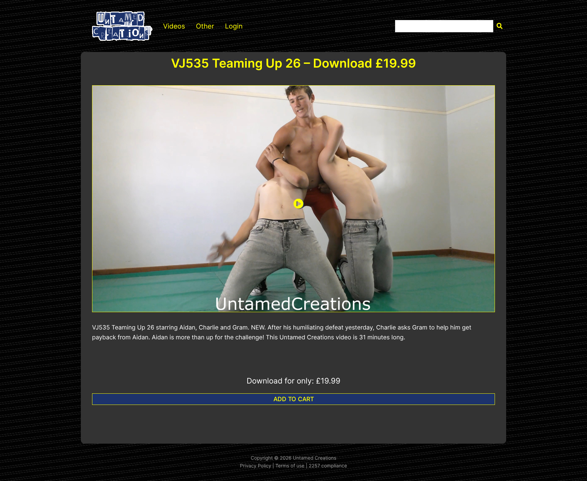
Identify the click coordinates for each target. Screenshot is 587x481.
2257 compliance (328, 466)
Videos (174, 26)
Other (205, 26)
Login (234, 26)
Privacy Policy (255, 466)
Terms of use (290, 466)
